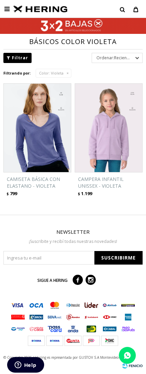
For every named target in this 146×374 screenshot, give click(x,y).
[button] (122, 9)
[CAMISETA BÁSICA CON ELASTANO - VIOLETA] (37, 127)
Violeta (51, 73)
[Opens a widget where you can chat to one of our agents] (25, 365)
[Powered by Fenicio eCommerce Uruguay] (132, 365)
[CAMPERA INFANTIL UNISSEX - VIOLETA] (109, 127)
